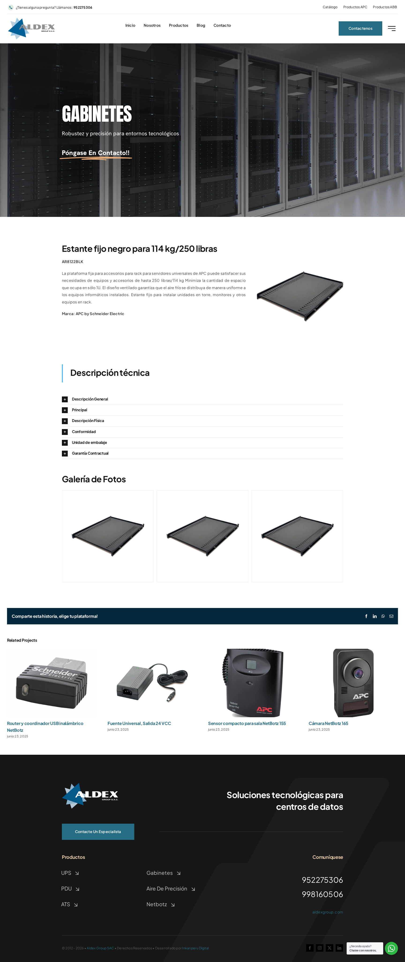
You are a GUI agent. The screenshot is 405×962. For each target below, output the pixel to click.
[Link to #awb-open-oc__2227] (392, 28)
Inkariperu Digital (195, 948)
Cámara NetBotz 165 (328, 723)
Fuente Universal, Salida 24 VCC (139, 723)
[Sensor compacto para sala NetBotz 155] (252, 651)
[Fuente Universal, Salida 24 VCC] (152, 651)
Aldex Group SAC (100, 948)
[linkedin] (339, 948)
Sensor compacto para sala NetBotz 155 (247, 723)
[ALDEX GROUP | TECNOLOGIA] (31, 19)
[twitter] (329, 948)
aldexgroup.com (327, 911)
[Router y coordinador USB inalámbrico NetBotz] (51, 651)
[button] (202, 399)
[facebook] (310, 948)
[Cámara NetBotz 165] (353, 651)
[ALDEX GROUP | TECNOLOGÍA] (90, 784)
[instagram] (319, 948)
